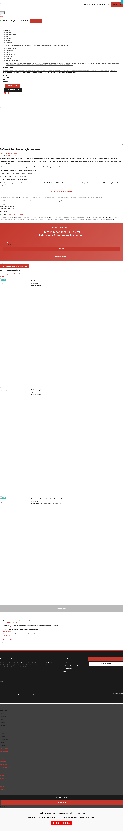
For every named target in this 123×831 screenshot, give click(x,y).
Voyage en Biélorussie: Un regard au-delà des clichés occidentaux (20, 633)
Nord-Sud (9, 56)
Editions (2, 772)
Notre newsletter (13, 89)
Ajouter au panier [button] (28, 383)
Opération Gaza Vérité (63, 63)
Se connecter (117, 4)
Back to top (3, 681)
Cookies (65, 671)
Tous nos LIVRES (61, 608)
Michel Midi (3, 761)
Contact (65, 662)
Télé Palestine (4, 748)
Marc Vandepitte (47, 503)
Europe (8, 52)
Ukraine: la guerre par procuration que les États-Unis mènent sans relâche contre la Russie (27, 620)
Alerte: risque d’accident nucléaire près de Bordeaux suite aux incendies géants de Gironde (28, 638)
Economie (3, 728)
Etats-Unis (9, 50)
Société (8, 58)
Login (13, 274)
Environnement (11, 48)
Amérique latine (5, 716)
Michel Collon (13, 153)
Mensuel (10, 244)
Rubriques (6, 30)
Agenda (5, 81)
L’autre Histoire (4, 758)
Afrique (8, 32)
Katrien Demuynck (36, 503)
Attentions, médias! (5, 755)
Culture (8, 40)
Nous (1, 782)
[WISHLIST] (4, 94)
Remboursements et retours (71, 665)
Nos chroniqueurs (5, 767)
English (121, 693)
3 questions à (4, 751)
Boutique (2, 276)
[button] (14, 266)
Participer (61, 248)
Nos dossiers (3, 764)
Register (8, 274)
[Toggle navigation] (2, 12)
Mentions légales (67, 668)
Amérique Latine (11, 34)
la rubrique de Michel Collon (15, 214)
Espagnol (115, 693)
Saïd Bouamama (36, 285)
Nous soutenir (12, 85)
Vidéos (2, 775)
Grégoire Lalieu (4, 153)
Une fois (11, 242)
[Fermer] (122, 2)
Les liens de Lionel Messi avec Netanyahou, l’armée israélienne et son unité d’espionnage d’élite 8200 (30, 625)
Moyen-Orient (10, 54)
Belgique (9, 38)
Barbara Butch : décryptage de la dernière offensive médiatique (20, 629)
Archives (2, 786)
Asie (7, 36)
